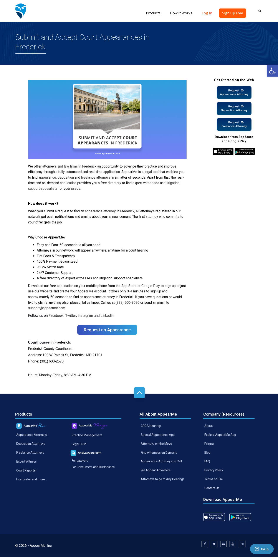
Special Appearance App (158, 434)
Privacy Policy (213, 470)
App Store (129, 286)
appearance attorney (100, 211)
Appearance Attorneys (32, 434)
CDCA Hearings (151, 426)
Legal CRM (79, 444)
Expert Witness (26, 461)
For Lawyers (80, 460)
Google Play (150, 286)
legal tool (151, 172)
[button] (272, 71)
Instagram (85, 316)
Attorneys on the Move (156, 443)
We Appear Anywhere (156, 470)
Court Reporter (26, 470)
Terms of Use (213, 479)
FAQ (207, 461)
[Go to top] (139, 392)
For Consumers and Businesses (93, 466)
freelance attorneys (96, 177)
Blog (207, 452)
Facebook (56, 316)
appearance (47, 177)
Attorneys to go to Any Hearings (162, 479)
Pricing (209, 443)
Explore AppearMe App (220, 434)
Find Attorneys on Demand (159, 452)
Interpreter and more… (31, 479)
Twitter (70, 316)
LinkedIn (107, 316)
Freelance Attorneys (30, 452)
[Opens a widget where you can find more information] (262, 549)
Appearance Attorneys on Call (161, 461)
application (111, 172)
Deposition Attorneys (30, 443)
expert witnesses (145, 183)
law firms (71, 166)
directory (114, 183)
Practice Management (87, 435)
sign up (170, 286)
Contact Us (211, 488)
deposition (66, 177)
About (208, 426)
